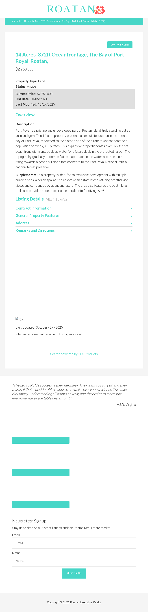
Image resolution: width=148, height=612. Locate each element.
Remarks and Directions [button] (35, 230)
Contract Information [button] (33, 208)
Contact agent (119, 45)
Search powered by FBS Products (74, 354)
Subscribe (74, 573)
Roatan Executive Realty (76, 9)
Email (16, 535)
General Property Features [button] (37, 215)
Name (16, 553)
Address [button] (22, 223)
